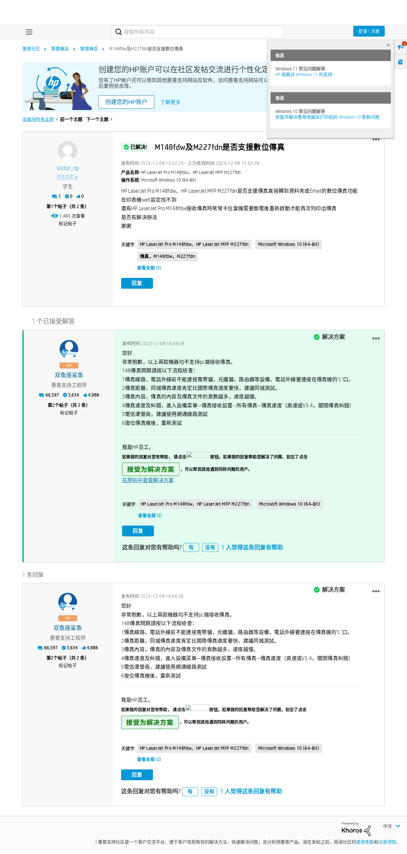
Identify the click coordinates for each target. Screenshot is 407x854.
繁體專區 (60, 49)
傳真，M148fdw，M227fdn (167, 256)
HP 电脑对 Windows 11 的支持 (303, 74)
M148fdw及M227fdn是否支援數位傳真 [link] (146, 49)
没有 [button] (210, 547)
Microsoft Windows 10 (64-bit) (288, 244)
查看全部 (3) (149, 268)
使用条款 (365, 842)
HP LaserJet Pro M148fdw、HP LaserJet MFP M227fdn (194, 244)
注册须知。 (389, 842)
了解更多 (170, 102)
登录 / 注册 (369, 31)
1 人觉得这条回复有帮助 (252, 547)
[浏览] (27, 32)
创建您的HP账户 (126, 102)
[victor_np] (67, 150)
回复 (137, 283)
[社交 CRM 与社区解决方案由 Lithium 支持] (356, 828)
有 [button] (191, 547)
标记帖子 (68, 223)
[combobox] (197, 31)
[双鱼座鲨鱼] (69, 349)
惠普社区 (31, 49)
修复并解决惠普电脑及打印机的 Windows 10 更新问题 (327, 117)
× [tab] (388, 45)
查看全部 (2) (150, 515)
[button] (376, 139)
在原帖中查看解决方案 (148, 480)
